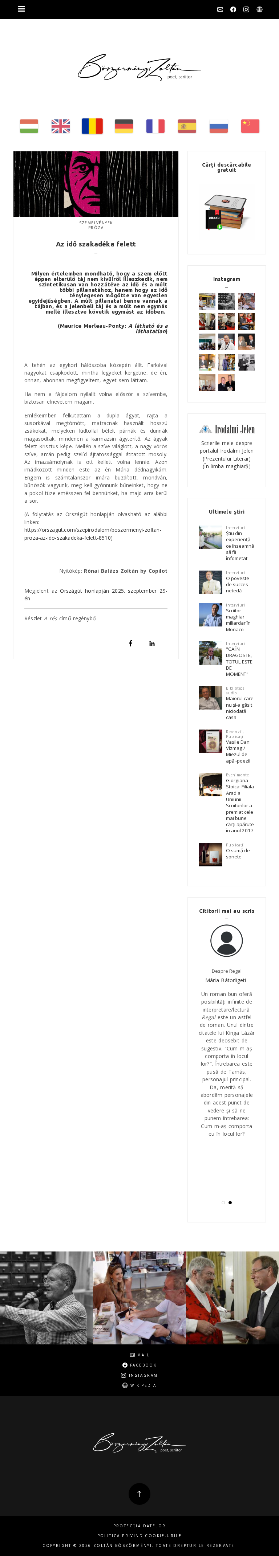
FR (155, 126)
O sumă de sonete (238, 853)
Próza (96, 227)
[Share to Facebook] (130, 643)
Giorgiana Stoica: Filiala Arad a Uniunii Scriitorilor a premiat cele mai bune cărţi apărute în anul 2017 (240, 805)
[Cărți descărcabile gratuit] (227, 212)
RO (92, 126)
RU (219, 126)
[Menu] (21, 9)
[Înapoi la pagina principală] (139, 67)
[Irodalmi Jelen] (227, 428)
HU (29, 126)
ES (187, 126)
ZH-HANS (250, 126)
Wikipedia (259, 9)
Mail (220, 9)
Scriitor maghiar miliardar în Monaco (238, 620)
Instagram (246, 9)
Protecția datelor (139, 1526)
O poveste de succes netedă (237, 584)
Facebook (233, 9)
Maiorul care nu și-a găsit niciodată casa (240, 707)
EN (61, 126)
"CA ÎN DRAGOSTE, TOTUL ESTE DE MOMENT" (239, 661)
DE (124, 126)
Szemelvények (96, 222)
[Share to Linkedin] (152, 643)
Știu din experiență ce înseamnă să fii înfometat (240, 545)
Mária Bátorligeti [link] (225, 980)
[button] (223, 1202)
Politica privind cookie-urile (139, 1535)
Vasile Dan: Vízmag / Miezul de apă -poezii (238, 751)
